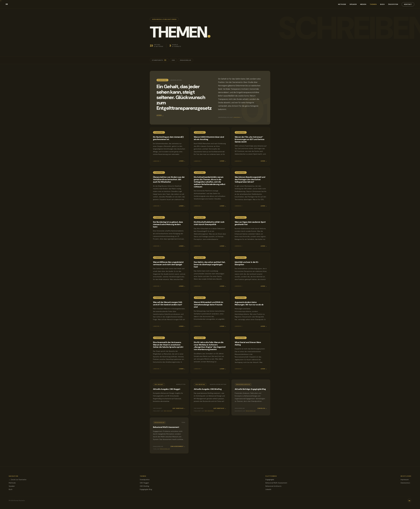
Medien (363, 4)
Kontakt (408, 4)
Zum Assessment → (178, 446)
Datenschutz (405, 483)
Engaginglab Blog (146, 489)
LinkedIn (268, 489)
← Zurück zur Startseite (17, 480)
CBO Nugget (144, 483)
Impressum (405, 480)
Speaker (353, 4)
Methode (342, 4)
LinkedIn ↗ (237, 117)
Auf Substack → (179, 408)
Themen (373, 4)
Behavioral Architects (273, 486)
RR (7, 4)
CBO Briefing (144, 486)
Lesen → (160, 115)
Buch (382, 4)
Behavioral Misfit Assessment (276, 483)
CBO (173, 60)
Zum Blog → (262, 408)
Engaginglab (185, 60)
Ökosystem (393, 4)
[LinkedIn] (409, 500)
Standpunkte (159, 60)
